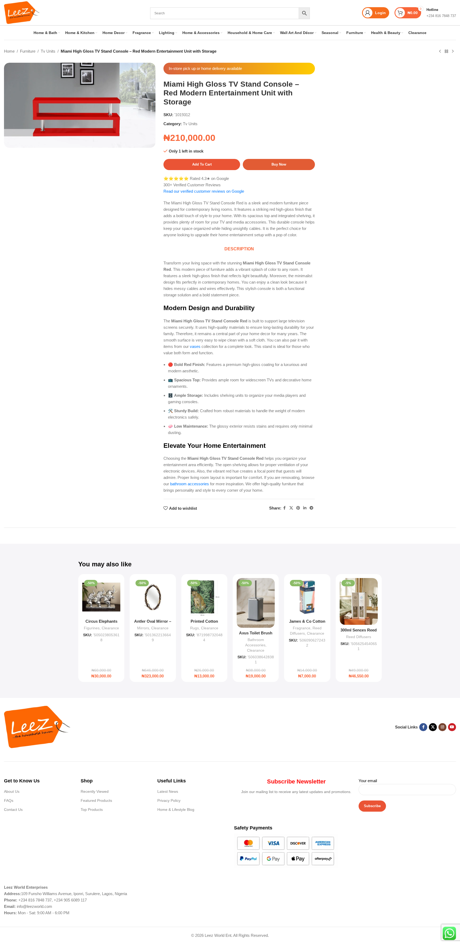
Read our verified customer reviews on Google (203, 191)
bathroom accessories (189, 484)
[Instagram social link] (442, 727)
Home (9, 51)
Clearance (110, 628)
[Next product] (453, 51)
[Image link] (37, 726)
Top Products (92, 809)
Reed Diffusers (358, 637)
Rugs (194, 628)
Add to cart (202, 164)
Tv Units (48, 51)
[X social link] (291, 508)
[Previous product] (440, 51)
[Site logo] (22, 12)
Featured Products (96, 800)
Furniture (27, 51)
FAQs (8, 800)
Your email (368, 780)
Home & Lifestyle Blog (175, 809)
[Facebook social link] (284, 508)
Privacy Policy (168, 800)
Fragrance (301, 628)
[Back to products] (446, 51)
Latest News (167, 791)
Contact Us (13, 809)
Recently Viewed (95, 791)
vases (195, 346)
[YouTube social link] (452, 727)
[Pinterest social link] (298, 508)
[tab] (239, 249)
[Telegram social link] (311, 508)
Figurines (92, 628)
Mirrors (143, 628)
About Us (11, 791)
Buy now (279, 164)
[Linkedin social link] (305, 508)
